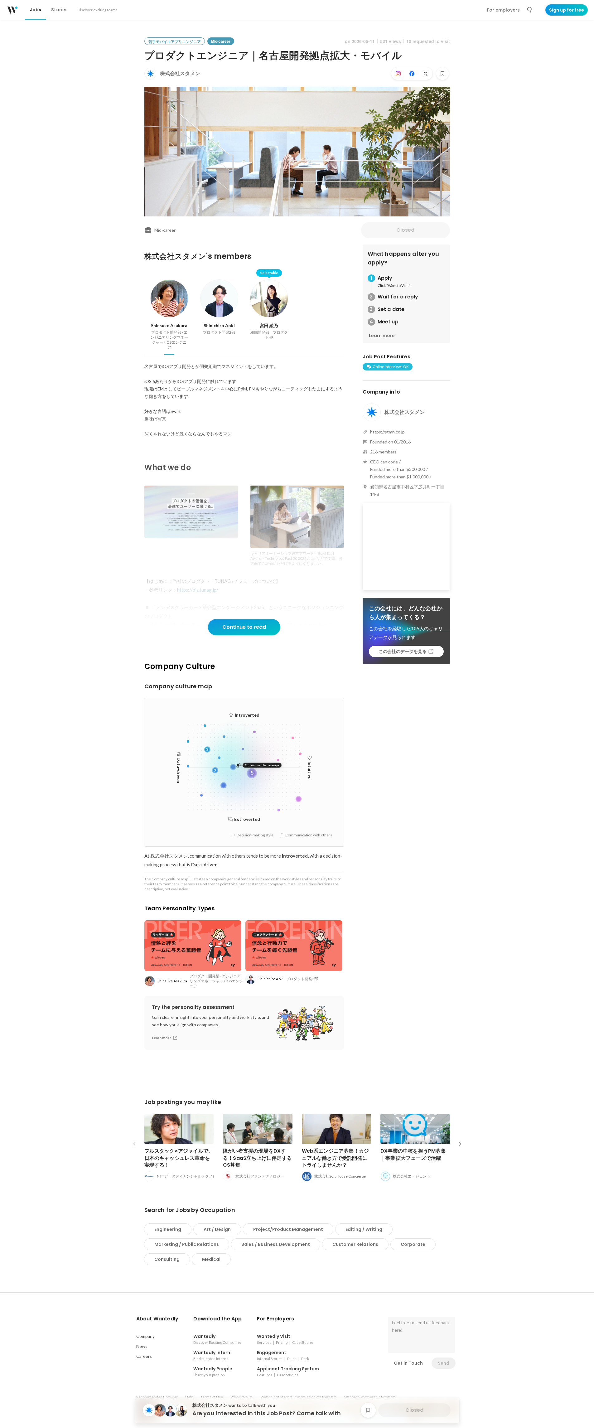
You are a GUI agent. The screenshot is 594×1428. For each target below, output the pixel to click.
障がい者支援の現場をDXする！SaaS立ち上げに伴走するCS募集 (257, 1157)
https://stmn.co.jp (387, 431)
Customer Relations (355, 1244)
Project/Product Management (288, 1229)
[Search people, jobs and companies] (530, 10)
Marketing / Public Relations (186, 1244)
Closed (405, 230)
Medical (211, 1259)
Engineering (167, 1229)
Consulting (167, 1259)
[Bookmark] (442, 73)
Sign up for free (566, 10)
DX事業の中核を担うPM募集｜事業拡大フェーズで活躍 (413, 1154)
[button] (157, 1319)
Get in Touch (408, 1363)
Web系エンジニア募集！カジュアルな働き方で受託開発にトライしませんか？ (335, 1157)
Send (443, 1363)
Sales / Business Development (275, 1244)
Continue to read (244, 627)
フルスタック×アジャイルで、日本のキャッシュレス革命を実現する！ (179, 1157)
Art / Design (217, 1229)
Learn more (382, 335)
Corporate (413, 1244)
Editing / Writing (363, 1229)
